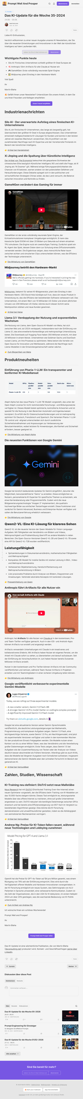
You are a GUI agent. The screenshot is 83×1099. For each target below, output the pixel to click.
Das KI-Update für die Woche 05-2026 (22, 1012)
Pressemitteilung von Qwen (20, 582)
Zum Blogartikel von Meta (19, 352)
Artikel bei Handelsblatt (18, 150)
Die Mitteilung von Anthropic (21, 678)
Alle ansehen (11, 1054)
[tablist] (14, 981)
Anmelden (75, 4)
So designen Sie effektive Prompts (16, 1029)
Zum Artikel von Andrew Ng (20, 905)
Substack (22, 1095)
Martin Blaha (14, 23)
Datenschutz (35, 1085)
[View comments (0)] (12, 30)
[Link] (1, 58)
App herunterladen (51, 1090)
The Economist (25, 160)
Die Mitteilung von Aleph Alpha (22, 434)
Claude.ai (48, 638)
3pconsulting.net (13, 949)
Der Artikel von (12, 160)
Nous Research (11, 789)
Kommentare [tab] (10, 981)
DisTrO (29, 789)
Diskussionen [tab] (23, 1006)
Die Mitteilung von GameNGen (21, 262)
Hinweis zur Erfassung (59, 1085)
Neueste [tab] (14, 1006)
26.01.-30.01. (9, 1014)
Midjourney (10, 292)
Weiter (71, 966)
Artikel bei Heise (15, 312)
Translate (9, 11)
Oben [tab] (7, 1006)
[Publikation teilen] (54, 4)
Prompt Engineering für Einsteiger (20, 1026)
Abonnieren (62, 4)
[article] (41, 1016)
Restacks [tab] (20, 981)
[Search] (49, 4)
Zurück (11, 966)
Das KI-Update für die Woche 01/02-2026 (24, 1040)
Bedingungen (45, 1085)
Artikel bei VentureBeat (18, 767)
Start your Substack (34, 1090)
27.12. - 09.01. (10, 1043)
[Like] (7, 30)
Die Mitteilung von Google (19, 517)
